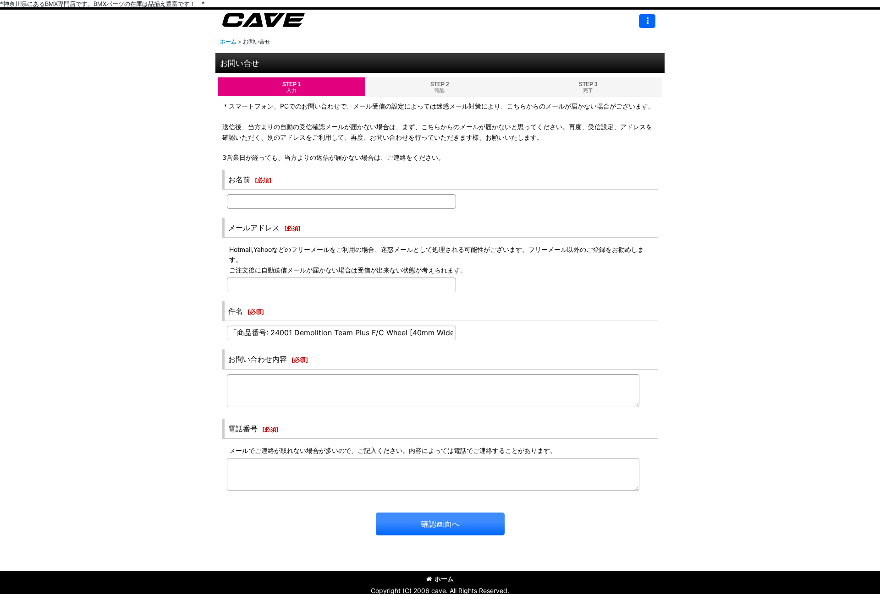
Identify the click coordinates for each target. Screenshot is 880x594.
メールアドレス (254, 227)
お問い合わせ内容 (257, 359)
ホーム (444, 579)
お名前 (239, 179)
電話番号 (243, 428)
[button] (647, 21)
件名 (235, 311)
